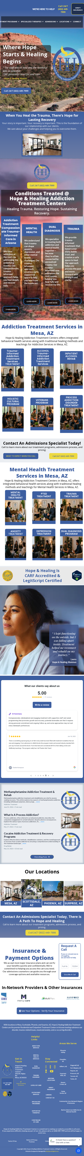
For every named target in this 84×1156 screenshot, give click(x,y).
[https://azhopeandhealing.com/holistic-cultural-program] (13, 417)
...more (37, 802)
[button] (57, 22)
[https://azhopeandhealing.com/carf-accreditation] (7, 1094)
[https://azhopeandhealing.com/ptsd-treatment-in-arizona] (44, 510)
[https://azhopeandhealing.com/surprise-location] (73, 893)
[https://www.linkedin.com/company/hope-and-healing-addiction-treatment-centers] (46, 1071)
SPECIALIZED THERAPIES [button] (31, 22)
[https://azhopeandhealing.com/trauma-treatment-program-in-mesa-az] (71, 510)
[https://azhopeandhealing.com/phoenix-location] (53, 893)
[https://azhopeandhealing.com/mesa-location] (11, 893)
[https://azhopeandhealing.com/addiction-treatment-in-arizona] (12, 377)
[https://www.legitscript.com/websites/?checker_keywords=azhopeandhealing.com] (77, 575)
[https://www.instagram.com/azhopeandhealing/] (55, 1066)
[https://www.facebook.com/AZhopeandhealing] (46, 1066)
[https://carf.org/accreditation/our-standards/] (7, 576)
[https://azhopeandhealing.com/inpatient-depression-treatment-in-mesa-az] (43, 547)
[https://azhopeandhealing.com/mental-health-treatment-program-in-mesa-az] (15, 511)
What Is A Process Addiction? (21, 814)
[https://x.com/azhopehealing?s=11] (50, 1066)
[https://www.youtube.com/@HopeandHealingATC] (52, 1071)
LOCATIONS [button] (65, 22)
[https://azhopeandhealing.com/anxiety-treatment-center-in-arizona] (15, 547)
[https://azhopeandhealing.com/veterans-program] (41, 416)
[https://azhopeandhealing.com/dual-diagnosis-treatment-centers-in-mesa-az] (71, 547)
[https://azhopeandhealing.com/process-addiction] (71, 419)
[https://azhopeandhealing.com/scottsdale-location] (31, 891)
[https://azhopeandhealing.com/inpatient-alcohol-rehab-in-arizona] (42, 377)
